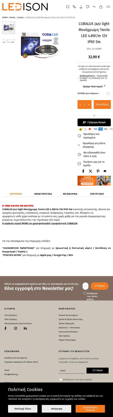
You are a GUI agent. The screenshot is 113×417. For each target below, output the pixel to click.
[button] (8, 40)
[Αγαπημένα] (87, 6)
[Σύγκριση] (94, 6)
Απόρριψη (56, 408)
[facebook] (5, 328)
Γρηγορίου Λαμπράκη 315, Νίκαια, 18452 (21, 362)
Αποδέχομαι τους (92, 296)
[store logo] (25, 7)
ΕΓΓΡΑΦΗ (100, 286)
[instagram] (15, 328)
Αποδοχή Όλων (22, 408)
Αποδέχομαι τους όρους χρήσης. (77, 379)
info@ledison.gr (11, 374)
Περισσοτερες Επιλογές (90, 408)
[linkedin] (25, 328)
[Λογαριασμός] (81, 6)
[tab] (15, 194)
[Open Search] (68, 7)
